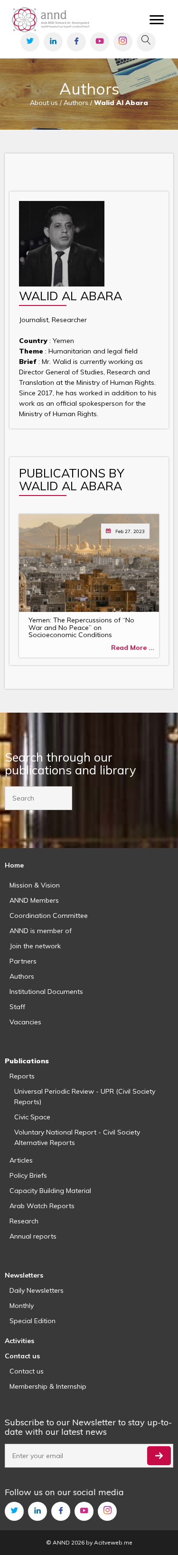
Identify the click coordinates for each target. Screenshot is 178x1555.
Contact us (26, 1371)
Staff (17, 1006)
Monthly (21, 1305)
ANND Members (34, 900)
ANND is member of (40, 930)
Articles (21, 1160)
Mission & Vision (34, 885)
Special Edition (32, 1321)
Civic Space (32, 1117)
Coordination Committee (48, 915)
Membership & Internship (47, 1386)
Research (23, 1221)
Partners (23, 961)
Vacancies (25, 1022)
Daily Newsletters (36, 1290)
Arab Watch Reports (42, 1206)
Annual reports (32, 1236)
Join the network (35, 946)
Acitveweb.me (113, 1542)
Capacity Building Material (50, 1190)
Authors (21, 976)
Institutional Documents (46, 991)
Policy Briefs (28, 1175)
